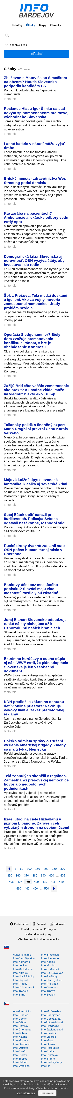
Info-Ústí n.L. (21, 1062)
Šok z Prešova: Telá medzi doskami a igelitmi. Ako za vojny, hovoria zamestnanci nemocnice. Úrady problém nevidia (35, 301)
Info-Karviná (48, 1033)
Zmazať (41, 924)
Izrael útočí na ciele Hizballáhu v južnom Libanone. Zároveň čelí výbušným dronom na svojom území (36, 823)
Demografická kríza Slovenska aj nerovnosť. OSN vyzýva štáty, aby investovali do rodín (34, 260)
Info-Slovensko (50, 987)
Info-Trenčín (20, 990)
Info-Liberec (48, 1036)
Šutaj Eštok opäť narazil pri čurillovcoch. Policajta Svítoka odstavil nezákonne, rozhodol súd (34, 518)
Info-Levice (20, 965)
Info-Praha (47, 1051)
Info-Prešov (20, 983)
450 (35, 888)
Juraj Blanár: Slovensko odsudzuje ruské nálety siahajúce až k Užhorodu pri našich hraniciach (35, 623)
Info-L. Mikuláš (50, 969)
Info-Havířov (20, 1025)
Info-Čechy (19, 1018)
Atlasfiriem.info (22, 954)
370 (26, 875)
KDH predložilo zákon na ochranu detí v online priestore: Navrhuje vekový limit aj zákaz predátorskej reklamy (34, 708)
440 (27, 888)
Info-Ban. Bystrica (24, 958)
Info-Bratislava (50, 954)
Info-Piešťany (49, 976)
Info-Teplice (20, 1058)
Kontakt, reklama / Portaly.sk (38, 929)
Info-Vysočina (21, 1065)
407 (19, 881)
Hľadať (36, 54)
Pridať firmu (21, 924)
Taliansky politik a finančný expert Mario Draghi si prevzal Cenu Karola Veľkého (36, 429)
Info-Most (47, 1040)
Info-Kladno (20, 1036)
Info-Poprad (20, 980)
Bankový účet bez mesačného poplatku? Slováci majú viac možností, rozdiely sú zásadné (31, 588)
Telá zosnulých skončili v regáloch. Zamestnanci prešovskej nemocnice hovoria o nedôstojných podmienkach (36, 782)
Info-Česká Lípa (51, 1018)
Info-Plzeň (19, 1051)
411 (53, 881)
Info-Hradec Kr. (50, 1025)
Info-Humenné (50, 958)
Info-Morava (20, 1040)
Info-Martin (48, 965)
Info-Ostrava (20, 1047)
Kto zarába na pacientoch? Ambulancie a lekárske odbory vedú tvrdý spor (36, 217)
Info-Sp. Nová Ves (52, 972)
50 (21, 868)
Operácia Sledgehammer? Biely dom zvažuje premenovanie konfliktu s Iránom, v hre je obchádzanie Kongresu (32, 340)
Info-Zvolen (48, 994)
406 (11, 881)
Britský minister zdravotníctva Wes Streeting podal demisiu (35, 180)
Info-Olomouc (21, 1044)
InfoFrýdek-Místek (52, 1022)
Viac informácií (26, 1093)
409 (36, 881)
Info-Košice (48, 961)
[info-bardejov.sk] (36, 10)
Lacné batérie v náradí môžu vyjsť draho (34, 145)
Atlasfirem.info (22, 1011)
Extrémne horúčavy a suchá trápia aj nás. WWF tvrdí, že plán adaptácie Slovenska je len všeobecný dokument (36, 664)
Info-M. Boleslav (51, 1011)
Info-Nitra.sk (20, 972)
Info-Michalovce (23, 969)
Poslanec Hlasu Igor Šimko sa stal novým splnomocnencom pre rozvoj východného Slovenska (36, 112)
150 (37, 868)
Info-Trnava (48, 990)
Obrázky (55, 25)
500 (46, 888)
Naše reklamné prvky (39, 934)
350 (9, 875)
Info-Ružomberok (23, 987)
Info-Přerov (20, 1054)
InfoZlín (45, 1065)
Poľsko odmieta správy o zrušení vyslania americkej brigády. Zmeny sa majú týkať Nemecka (35, 745)
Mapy (42, 25)
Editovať (60, 924)
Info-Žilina (19, 994)
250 (54, 868)
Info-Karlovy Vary (51, 1062)
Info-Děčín (19, 1022)
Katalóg (17, 25)
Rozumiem (47, 1093)
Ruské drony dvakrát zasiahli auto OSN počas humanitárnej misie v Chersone (34, 549)
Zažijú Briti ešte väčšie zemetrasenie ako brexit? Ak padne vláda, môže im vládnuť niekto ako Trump (36, 390)
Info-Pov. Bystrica (51, 980)
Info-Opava (48, 1044)
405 (62, 875)
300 (62, 868)
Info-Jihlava (20, 1033)
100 (29, 868)
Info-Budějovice (50, 1014)
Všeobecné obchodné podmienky (38, 939)
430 (18, 888)
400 (51, 875)
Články (30, 25)
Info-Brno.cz (20, 1014)
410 (44, 881)
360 (18, 875)
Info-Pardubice (50, 1047)
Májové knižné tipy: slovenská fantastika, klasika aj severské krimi (35, 481)
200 (46, 868)
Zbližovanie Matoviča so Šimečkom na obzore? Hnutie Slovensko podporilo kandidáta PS (35, 82)
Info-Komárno (21, 961)
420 (61, 881)
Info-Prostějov (49, 1054)
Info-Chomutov (22, 1029)
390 (43, 875)
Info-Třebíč (48, 1058)
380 (35, 875)
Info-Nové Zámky (23, 976)
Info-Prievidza (49, 983)
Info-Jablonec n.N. (52, 1029)
